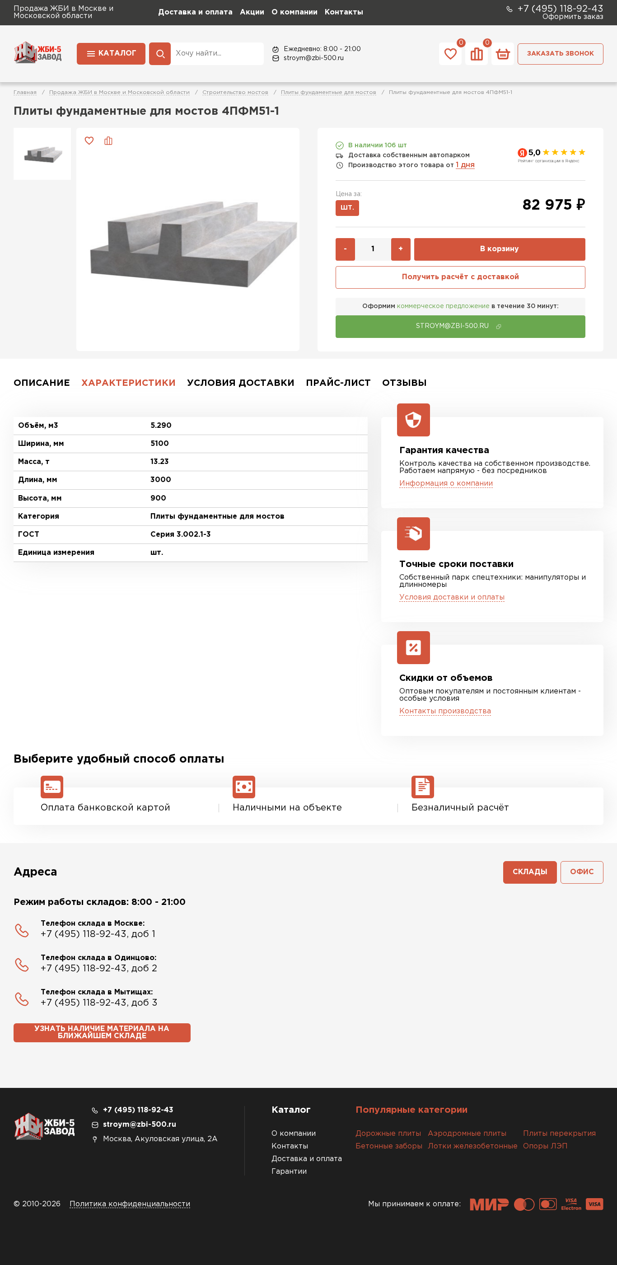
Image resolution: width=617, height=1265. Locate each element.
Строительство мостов (235, 92)
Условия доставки (240, 383)
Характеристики (128, 383)
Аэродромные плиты (467, 1133)
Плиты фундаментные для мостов (328, 92)
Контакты (344, 12)
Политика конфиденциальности (130, 1204)
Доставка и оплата (195, 12)
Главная (25, 92)
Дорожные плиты (388, 1133)
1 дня (465, 165)
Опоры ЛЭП (545, 1146)
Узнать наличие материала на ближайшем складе (101, 1033)
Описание (42, 383)
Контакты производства (445, 711)
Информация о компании (446, 483)
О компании (294, 12)
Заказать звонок (560, 53)
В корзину (499, 249)
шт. (347, 208)
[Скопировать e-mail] (498, 326)
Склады (530, 872)
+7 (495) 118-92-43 (560, 9)
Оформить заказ (572, 17)
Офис (582, 872)
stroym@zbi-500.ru (314, 58)
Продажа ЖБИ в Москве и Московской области (119, 92)
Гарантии (289, 1171)
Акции (252, 12)
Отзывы (404, 383)
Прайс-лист (338, 383)
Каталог (117, 53)
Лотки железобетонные (473, 1146)
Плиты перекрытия (559, 1133)
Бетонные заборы (388, 1146)
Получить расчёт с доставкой (460, 277)
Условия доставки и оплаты (452, 597)
